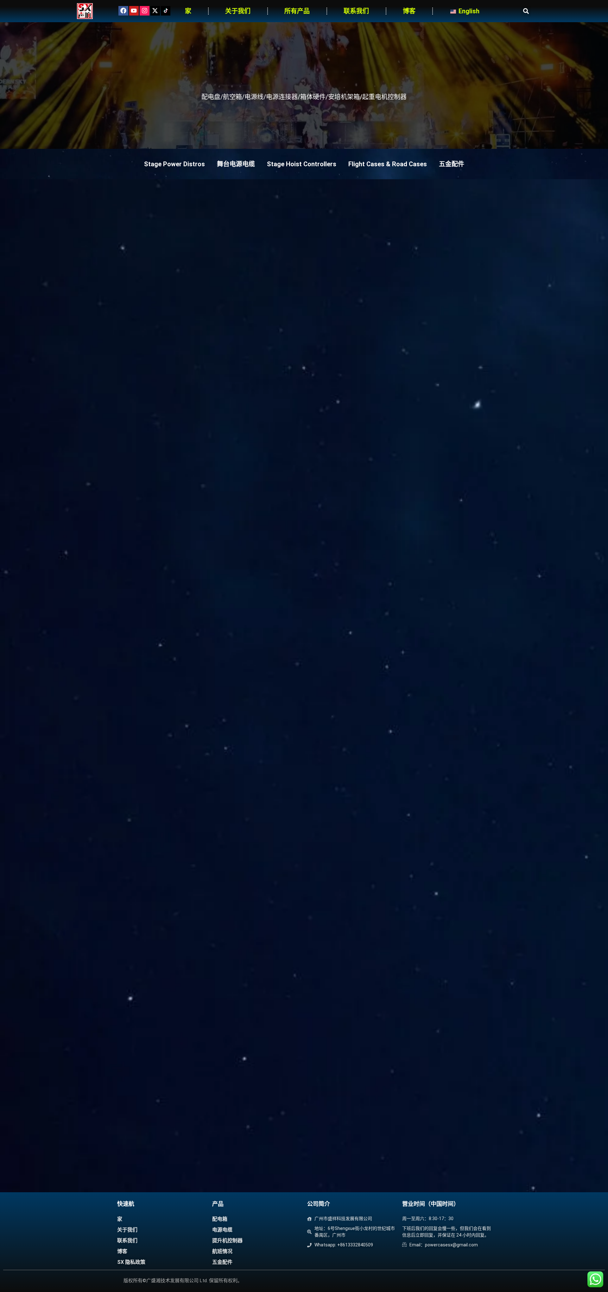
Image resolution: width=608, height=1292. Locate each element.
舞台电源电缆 (236, 164)
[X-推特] (155, 11)
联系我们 (356, 11)
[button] (526, 11)
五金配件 (451, 164)
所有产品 (297, 11)
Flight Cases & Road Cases (387, 164)
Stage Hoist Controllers (301, 164)
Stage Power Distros (174, 164)
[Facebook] (123, 11)
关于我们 (237, 11)
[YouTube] (134, 11)
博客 (409, 11)
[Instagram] (144, 11)
